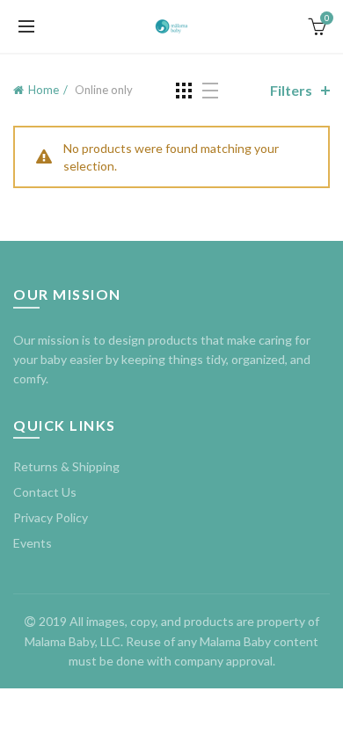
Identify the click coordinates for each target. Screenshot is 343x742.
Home (43, 90)
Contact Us (45, 491)
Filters (291, 90)
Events (32, 542)
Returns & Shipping (66, 466)
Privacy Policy (50, 517)
